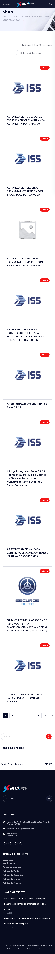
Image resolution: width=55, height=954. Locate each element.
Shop (14, 17)
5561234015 (12, 835)
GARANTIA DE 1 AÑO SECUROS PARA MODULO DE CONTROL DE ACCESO (25, 698)
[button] (50, 4)
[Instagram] (21, 843)
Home (5, 17)
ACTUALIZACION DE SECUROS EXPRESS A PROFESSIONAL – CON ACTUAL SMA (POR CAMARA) (26, 120)
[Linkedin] (16, 843)
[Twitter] (5, 843)
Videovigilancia (28, 17)
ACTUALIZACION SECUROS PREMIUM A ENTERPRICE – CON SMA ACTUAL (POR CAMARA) (25, 191)
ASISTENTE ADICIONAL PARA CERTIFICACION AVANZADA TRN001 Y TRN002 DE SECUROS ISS (27, 552)
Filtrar (48, 764)
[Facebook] (10, 843)
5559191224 (12, 833)
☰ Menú (6, 4)
